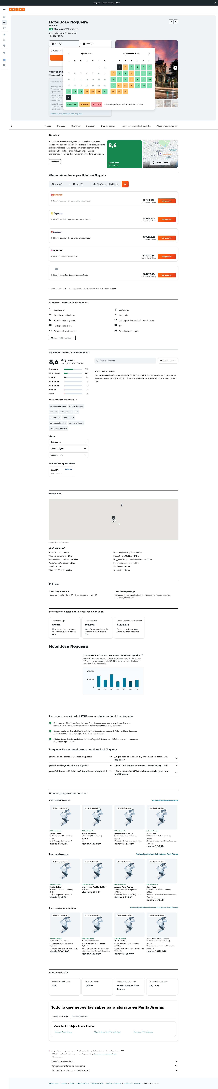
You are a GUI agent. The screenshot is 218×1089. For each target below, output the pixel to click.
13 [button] (87, 79)
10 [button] (68, 79)
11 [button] (74, 79)
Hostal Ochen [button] (55, 833)
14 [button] (93, 79)
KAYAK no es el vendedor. (63, 1061)
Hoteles (64, 1083)
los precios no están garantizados (105, 1054)
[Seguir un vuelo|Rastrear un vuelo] (4, 40)
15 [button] (99, 79)
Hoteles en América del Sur (79, 1083)
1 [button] (98, 67)
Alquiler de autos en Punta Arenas (107, 1032)
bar (76, 412)
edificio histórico (66, 412)
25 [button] (74, 91)
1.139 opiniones (71, 29)
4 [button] (74, 73)
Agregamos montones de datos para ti (68, 1066)
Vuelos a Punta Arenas (63, 1032)
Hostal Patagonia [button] (89, 833)
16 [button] (105, 79)
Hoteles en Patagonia (113, 1083)
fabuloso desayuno (76, 406)
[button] (215, 3)
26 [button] (80, 91)
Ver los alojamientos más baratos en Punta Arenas (157, 854)
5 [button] (80, 73)
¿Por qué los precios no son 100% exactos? (71, 1070)
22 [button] (99, 85)
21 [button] (93, 85)
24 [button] (68, 91)
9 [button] (104, 73)
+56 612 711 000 (56, 36)
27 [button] (87, 91)
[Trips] (4, 52)
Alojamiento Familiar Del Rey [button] (94, 887)
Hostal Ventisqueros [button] (90, 941)
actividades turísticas (58, 423)
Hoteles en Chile (97, 1083)
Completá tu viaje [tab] (60, 1016)
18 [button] (75, 85)
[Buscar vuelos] (4, 17)
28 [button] (93, 91)
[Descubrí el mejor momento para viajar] (4, 45)
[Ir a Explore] (4, 34)
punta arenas (55, 417)
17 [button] (68, 85)
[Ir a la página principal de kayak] (17, 9)
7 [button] (92, 73)
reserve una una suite (58, 428)
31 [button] (69, 97)
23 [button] (105, 85)
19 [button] (81, 85)
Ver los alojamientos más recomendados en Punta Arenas (154, 908)
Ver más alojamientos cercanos (165, 800)
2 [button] (104, 67)
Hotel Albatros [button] (120, 941)
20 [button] (86, 85)
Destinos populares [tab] (80, 1016)
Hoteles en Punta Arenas (143, 1032)
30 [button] (105, 91)
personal (53, 412)
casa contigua (68, 417)
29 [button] (99, 91)
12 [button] (81, 79)
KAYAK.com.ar (53, 1083)
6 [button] (86, 73)
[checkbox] (61, 472)
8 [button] (98, 73)
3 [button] (68, 73)
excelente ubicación (58, 406)
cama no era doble (76, 423)
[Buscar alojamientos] (4, 22)
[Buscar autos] (4, 27)
